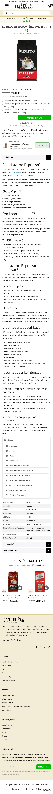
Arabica (9, 172)
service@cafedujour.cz (14, 640)
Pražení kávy (6, 676)
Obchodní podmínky (43, 789)
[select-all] (40, 565)
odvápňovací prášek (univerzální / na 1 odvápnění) (30, 103)
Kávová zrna (6, 665)
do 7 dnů (27, 123)
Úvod (14, 33)
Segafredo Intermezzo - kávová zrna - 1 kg (37, 596)
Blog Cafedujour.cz (8, 680)
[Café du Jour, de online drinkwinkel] (26, 6)
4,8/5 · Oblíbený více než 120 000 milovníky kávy (26, 126)
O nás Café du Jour (8, 695)
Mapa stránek (7, 710)
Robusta (17, 172)
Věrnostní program (9, 699)
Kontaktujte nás (7, 725)
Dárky (4, 673)
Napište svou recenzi (28, 89)
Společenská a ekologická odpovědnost (16, 706)
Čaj (3, 669)
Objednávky (6, 728)
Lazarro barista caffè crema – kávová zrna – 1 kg (12, 596)
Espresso (11, 169)
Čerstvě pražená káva (10, 661)
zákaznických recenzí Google (38, 18)
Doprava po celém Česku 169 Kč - (27, 1)
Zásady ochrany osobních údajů (23, 789)
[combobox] (26, 13)
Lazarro (5, 169)
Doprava (5, 736)
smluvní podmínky (13, 774)
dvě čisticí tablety (18, 100)
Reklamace (47, 790)
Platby (4, 732)
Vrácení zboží (6, 739)
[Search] (6, 13)
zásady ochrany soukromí (42, 771)
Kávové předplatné (8, 702)
